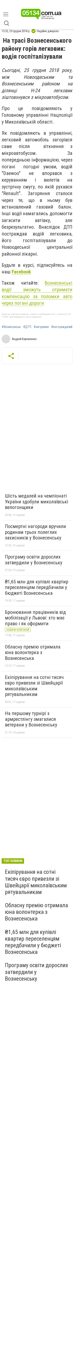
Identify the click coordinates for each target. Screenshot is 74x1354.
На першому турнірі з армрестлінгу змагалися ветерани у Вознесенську (31, 719)
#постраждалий (61, 327)
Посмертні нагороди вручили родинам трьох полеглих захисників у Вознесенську (35, 532)
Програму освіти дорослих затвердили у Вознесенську (33, 560)
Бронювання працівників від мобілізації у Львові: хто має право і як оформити (35, 618)
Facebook (21, 272)
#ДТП (27, 327)
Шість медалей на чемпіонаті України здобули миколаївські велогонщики (36, 501)
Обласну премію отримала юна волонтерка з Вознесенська (32, 652)
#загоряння (41, 327)
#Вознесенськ (11, 327)
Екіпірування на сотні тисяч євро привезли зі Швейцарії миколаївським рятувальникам (34, 685)
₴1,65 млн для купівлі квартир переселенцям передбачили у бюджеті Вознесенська (36, 587)
